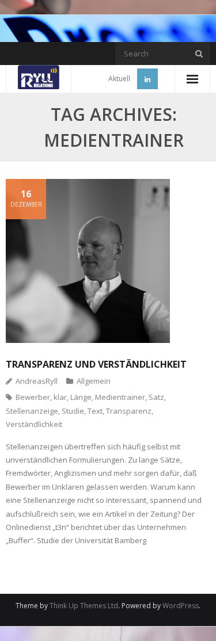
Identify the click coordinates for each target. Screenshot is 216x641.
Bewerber (33, 397)
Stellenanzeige (32, 411)
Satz (156, 397)
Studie (73, 411)
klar (60, 397)
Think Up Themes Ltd (84, 606)
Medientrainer (120, 397)
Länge (81, 397)
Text (95, 411)
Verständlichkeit (34, 424)
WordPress (180, 606)
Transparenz (128, 411)
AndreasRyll (37, 381)
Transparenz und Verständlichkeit (96, 364)
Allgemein (94, 381)
